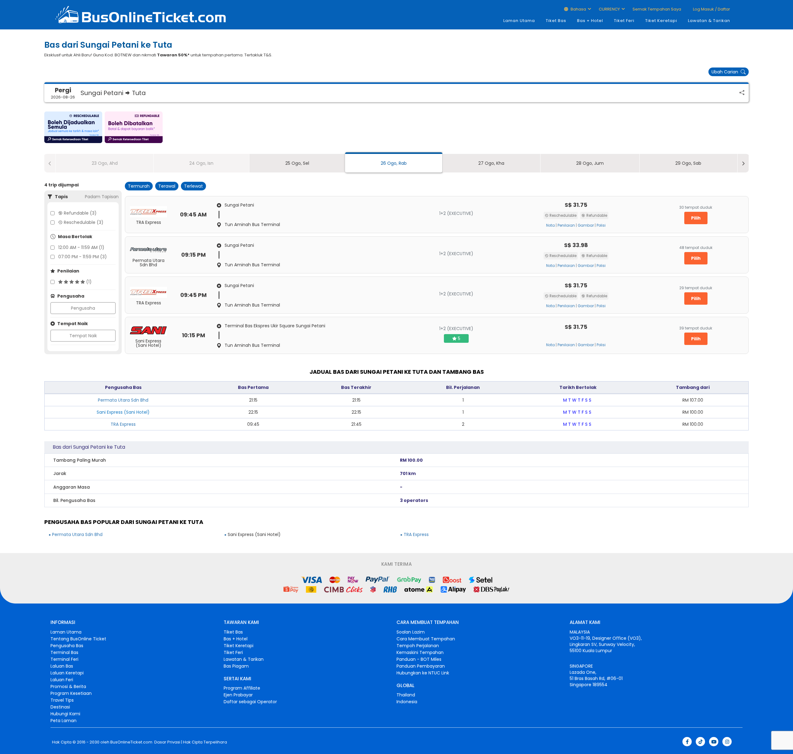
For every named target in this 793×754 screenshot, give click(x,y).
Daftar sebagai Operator (250, 702)
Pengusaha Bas (66, 646)
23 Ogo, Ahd (105, 163)
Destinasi (60, 707)
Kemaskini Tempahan (420, 652)
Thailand (405, 695)
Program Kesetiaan (71, 693)
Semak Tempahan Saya (657, 9)
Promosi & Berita (68, 686)
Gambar (586, 225)
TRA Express (123, 424)
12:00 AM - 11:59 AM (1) (81, 247)
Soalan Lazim (410, 632)
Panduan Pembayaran (420, 666)
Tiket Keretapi (661, 21)
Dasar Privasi (166, 742)
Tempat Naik (83, 336)
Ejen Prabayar (238, 695)
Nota (550, 225)
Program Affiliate (242, 688)
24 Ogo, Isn (201, 163)
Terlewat (193, 186)
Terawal (166, 186)
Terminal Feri (64, 659)
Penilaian (566, 225)
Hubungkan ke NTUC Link (422, 673)
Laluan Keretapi (67, 673)
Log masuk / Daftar (711, 9)
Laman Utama (519, 21)
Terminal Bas (64, 652)
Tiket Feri (624, 21)
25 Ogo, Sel (297, 163)
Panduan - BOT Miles (418, 659)
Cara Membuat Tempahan (425, 639)
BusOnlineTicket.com (131, 742)
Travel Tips (62, 700)
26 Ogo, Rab (394, 163)
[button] (73, 127)
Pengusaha (83, 308)
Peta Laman (63, 720)
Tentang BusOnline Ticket (78, 639)
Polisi (601, 225)
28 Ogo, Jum (590, 163)
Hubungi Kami (65, 714)
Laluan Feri (61, 680)
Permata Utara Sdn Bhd (123, 400)
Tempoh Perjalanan (417, 646)
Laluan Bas (61, 666)
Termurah (139, 186)
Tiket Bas (556, 21)
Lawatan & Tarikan (709, 21)
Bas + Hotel (590, 21)
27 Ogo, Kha (491, 163)
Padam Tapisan (102, 197)
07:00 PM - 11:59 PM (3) (82, 257)
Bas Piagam (236, 666)
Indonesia (406, 702)
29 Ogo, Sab (688, 163)
